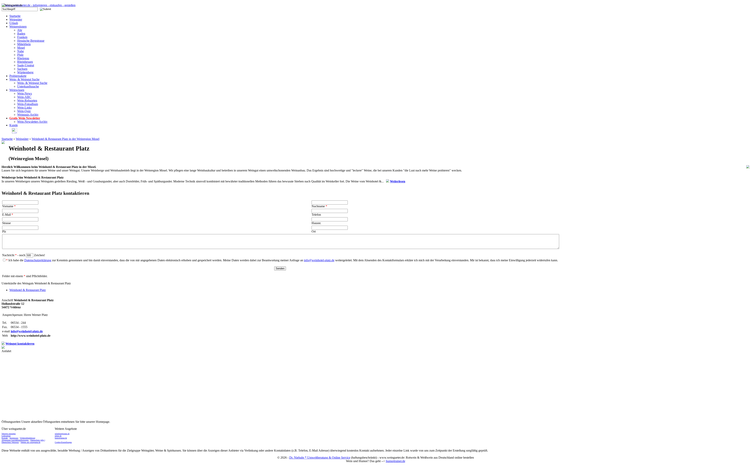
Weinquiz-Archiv (28, 114)
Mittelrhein (24, 44)
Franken (22, 37)
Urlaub (13, 23)
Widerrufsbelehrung (27, 438)
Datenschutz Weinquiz (10, 442)
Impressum (14, 438)
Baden (21, 33)
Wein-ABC (24, 97)
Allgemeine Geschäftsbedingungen (15, 440)
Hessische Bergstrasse (30, 40)
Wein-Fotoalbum (27, 104)
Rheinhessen (25, 61)
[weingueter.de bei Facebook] (13, 132)
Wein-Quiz (24, 111)
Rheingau (23, 58)
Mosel (21, 47)
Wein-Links (24, 107)
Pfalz (20, 54)
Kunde (13, 125)
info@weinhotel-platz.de (319, 260)
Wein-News (24, 93)
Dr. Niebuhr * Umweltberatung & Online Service (319, 457)
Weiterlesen (397, 181)
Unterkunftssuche (28, 86)
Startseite (15, 16)
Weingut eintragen (9, 434)
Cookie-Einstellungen (63, 442)
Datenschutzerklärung (37, 260)
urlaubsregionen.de (62, 434)
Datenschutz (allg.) (37, 440)
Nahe (20, 51)
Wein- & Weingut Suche (24, 79)
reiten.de (58, 436)
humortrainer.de (61, 438)
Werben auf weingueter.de (30, 442)
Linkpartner (6, 436)
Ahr (19, 30)
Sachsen (22, 68)
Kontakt (5, 438)
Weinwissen (16, 90)
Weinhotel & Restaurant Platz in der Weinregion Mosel (65, 139)
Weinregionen (18, 26)
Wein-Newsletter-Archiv (32, 121)
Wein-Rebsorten (27, 100)
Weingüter (15, 19)
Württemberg (25, 72)
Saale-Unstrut (25, 65)
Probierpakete (17, 76)
